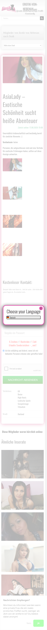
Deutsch (12, 317)
